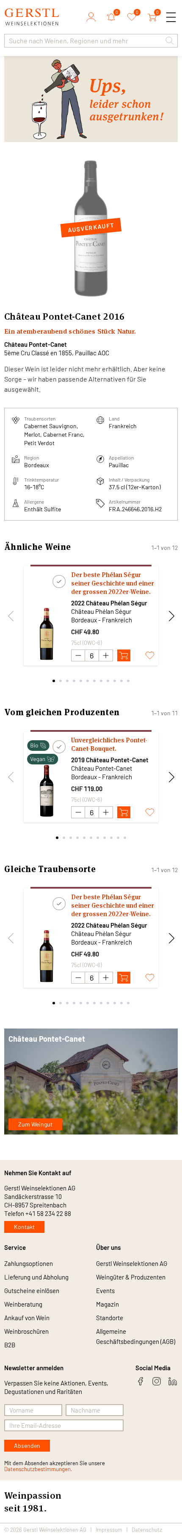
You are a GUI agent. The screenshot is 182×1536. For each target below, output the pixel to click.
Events (105, 1290)
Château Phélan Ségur (101, 611)
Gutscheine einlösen (31, 1290)
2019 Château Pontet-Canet (110, 760)
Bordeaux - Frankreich (101, 620)
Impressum (109, 1529)
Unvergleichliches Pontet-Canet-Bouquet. (109, 744)
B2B (9, 1345)
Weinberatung (23, 1304)
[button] (170, 41)
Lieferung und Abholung (36, 1277)
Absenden (27, 1445)
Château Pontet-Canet (35, 344)
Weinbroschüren (26, 1331)
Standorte (109, 1317)
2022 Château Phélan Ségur (109, 603)
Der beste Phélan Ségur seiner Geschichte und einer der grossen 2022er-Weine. (112, 583)
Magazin (107, 1304)
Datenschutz (147, 1529)
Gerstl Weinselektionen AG (131, 1263)
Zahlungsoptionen (28, 1263)
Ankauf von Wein (27, 1317)
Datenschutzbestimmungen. (38, 1469)
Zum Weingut (35, 1124)
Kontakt (24, 1226)
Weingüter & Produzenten (130, 1277)
